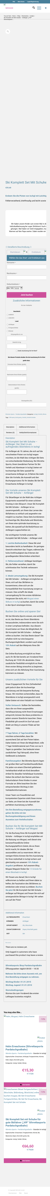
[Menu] (38, 8)
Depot (24, 929)
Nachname (12, 273)
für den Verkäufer (26, 305)
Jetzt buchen (27, 295)
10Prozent (12, 417)
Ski (23, 925)
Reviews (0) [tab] (10, 432)
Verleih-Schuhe (31, 417)
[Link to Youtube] (40, 1190)
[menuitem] (14, 1)
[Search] (32, 8)
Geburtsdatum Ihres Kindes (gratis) (16, 386)
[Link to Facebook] (33, 1190)
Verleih (40, 414)
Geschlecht (16, 311)
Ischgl (35, 414)
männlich (11, 318)
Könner (10, 331)
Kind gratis (18, 417)
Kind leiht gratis (32, 929)
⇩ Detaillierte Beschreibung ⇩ (18, 247)
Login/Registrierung (33, 1)
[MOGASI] (21, 8)
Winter (45, 414)
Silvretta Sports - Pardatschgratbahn (16, 414)
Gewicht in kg (17, 342)
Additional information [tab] (27, 427)
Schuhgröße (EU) (26, 401)
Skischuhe (28, 925)
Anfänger (11, 324)
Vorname (11, 262)
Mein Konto (21, 1)
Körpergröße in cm (17, 334)
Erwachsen (26, 917)
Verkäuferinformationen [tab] (28, 432)
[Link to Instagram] (36, 1190)
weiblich (11, 314)
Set (23, 933)
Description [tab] (10, 427)
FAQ (14, 1)
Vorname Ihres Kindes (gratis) (17, 364)
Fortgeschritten (13, 328)
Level (16, 321)
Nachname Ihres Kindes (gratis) (17, 374)
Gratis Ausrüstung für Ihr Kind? (27, 351)
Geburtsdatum (13, 284)
